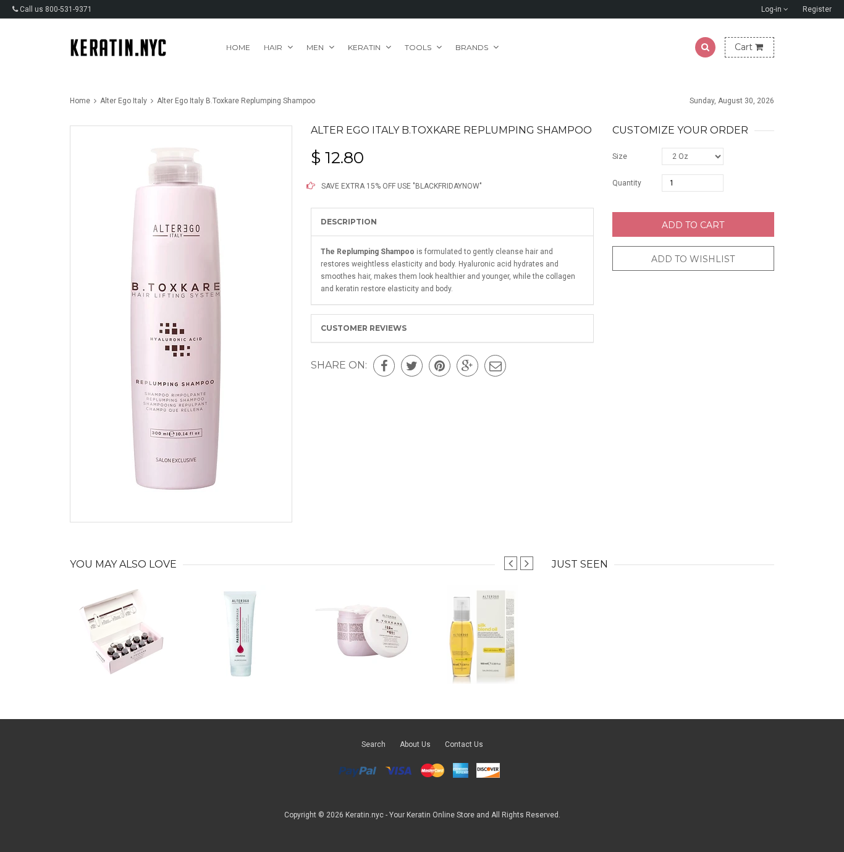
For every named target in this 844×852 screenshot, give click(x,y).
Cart (745, 47)
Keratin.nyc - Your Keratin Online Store (410, 815)
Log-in (772, 9)
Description (349, 221)
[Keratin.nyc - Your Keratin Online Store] (118, 47)
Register (817, 9)
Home (238, 47)
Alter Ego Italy (123, 100)
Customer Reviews (364, 328)
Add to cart (693, 225)
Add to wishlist (693, 259)
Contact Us (464, 744)
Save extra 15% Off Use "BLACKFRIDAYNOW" (400, 186)
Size (619, 156)
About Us (415, 744)
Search (373, 744)
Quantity (626, 183)
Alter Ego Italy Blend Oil (482, 658)
